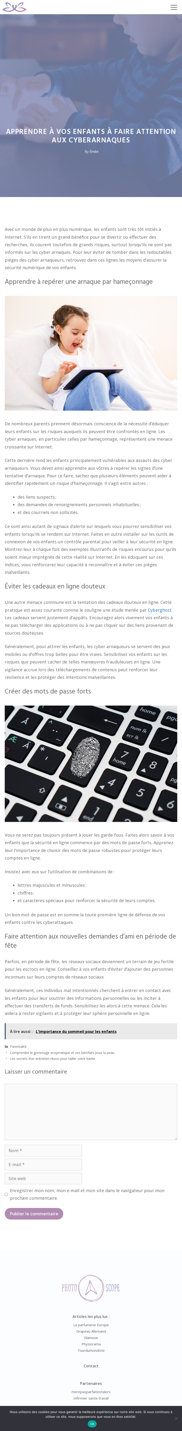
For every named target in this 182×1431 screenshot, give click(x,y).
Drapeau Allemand (91, 1331)
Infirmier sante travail (91, 1398)
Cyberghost (160, 610)
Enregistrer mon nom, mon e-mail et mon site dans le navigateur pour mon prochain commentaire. (87, 1194)
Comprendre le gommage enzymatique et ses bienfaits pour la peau (62, 1052)
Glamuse (91, 1337)
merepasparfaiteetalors (91, 1391)
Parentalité (18, 1046)
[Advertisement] (91, 50)
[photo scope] (14, 7)
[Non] (176, 1418)
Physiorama (91, 1344)
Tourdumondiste (91, 1350)
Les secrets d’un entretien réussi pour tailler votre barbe (52, 1058)
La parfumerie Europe (91, 1324)
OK (92, 1424)
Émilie (94, 151)
